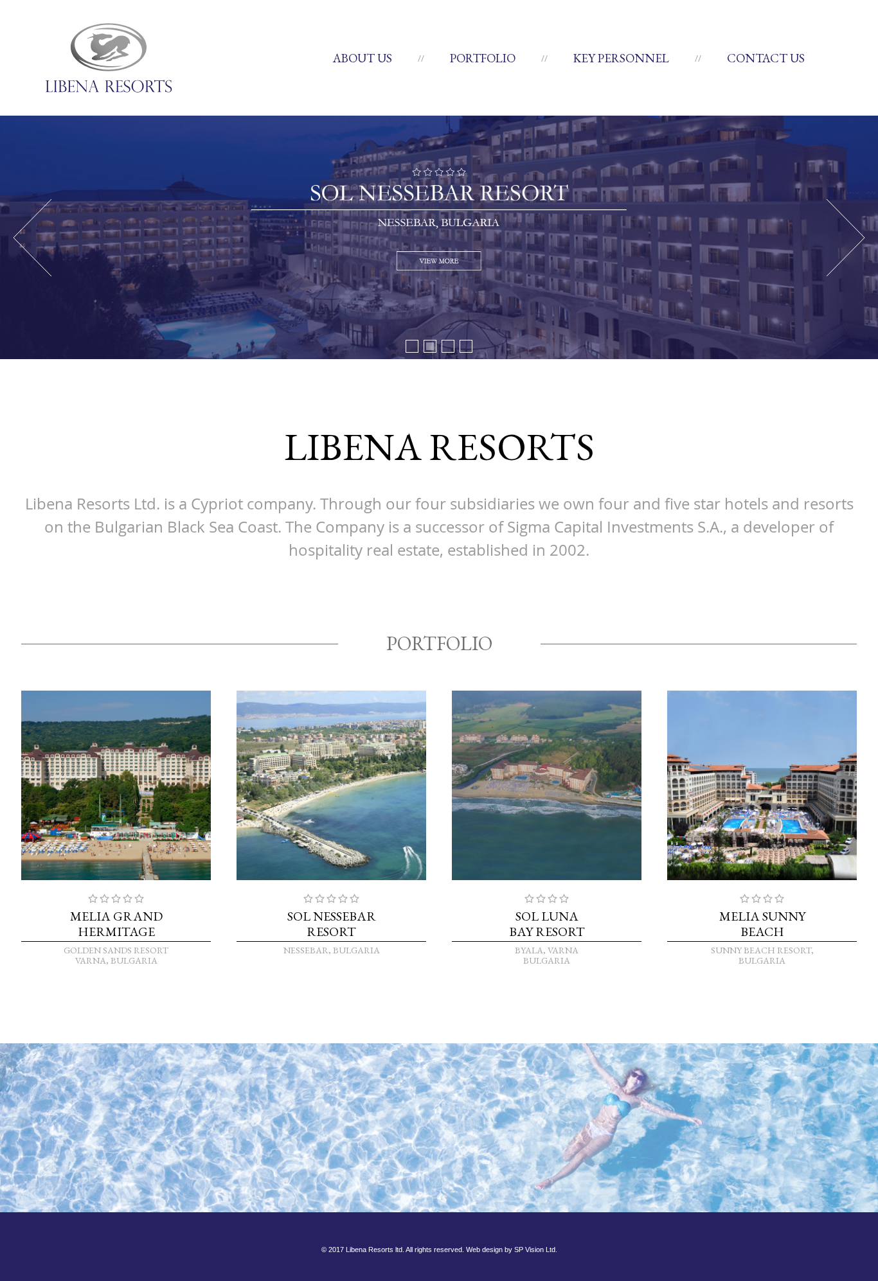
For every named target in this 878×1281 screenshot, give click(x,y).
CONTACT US (766, 58)
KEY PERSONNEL (621, 58)
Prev (32, 237)
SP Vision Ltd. (535, 1249)
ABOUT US (362, 58)
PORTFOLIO (482, 58)
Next (846, 237)
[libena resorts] (108, 57)
